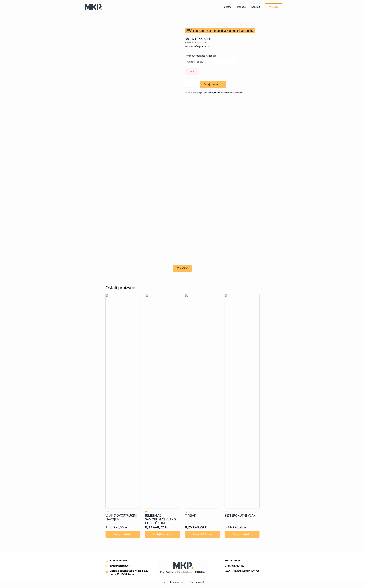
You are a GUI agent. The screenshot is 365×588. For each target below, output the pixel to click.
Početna (227, 6)
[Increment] (194, 84)
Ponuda (241, 6)
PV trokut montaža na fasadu (201, 56)
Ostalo (217, 92)
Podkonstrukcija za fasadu (232, 92)
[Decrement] (187, 84)
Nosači (210, 92)
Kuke (205, 92)
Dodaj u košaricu (212, 84)
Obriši (191, 71)
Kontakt (255, 6)
